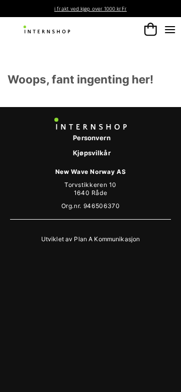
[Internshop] (47, 29)
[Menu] (170, 29)
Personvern (91, 138)
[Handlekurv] (150, 29)
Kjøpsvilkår (92, 153)
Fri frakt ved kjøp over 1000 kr (75, 9)
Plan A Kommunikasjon (107, 239)
